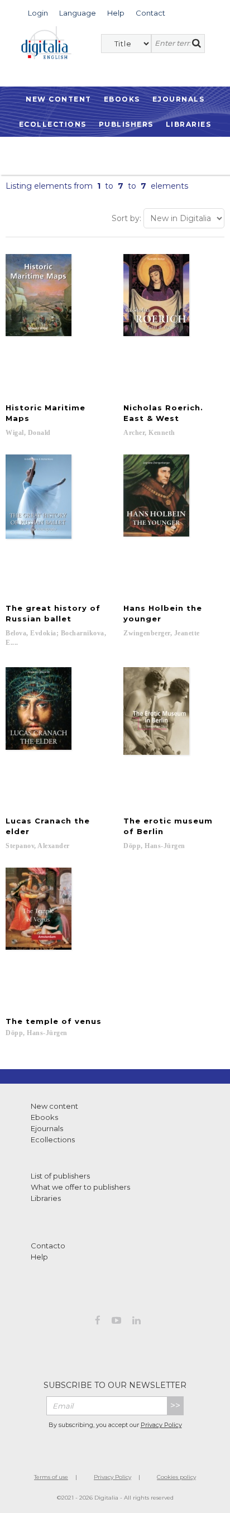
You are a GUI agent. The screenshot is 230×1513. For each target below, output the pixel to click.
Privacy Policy (161, 1425)
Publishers (126, 124)
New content (54, 1106)
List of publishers (60, 1175)
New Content (59, 99)
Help (39, 1256)
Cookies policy (176, 1477)
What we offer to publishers (80, 1186)
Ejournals (178, 99)
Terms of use (51, 1477)
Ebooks (122, 99)
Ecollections (53, 124)
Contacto (48, 1245)
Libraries (189, 124)
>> (175, 1405)
